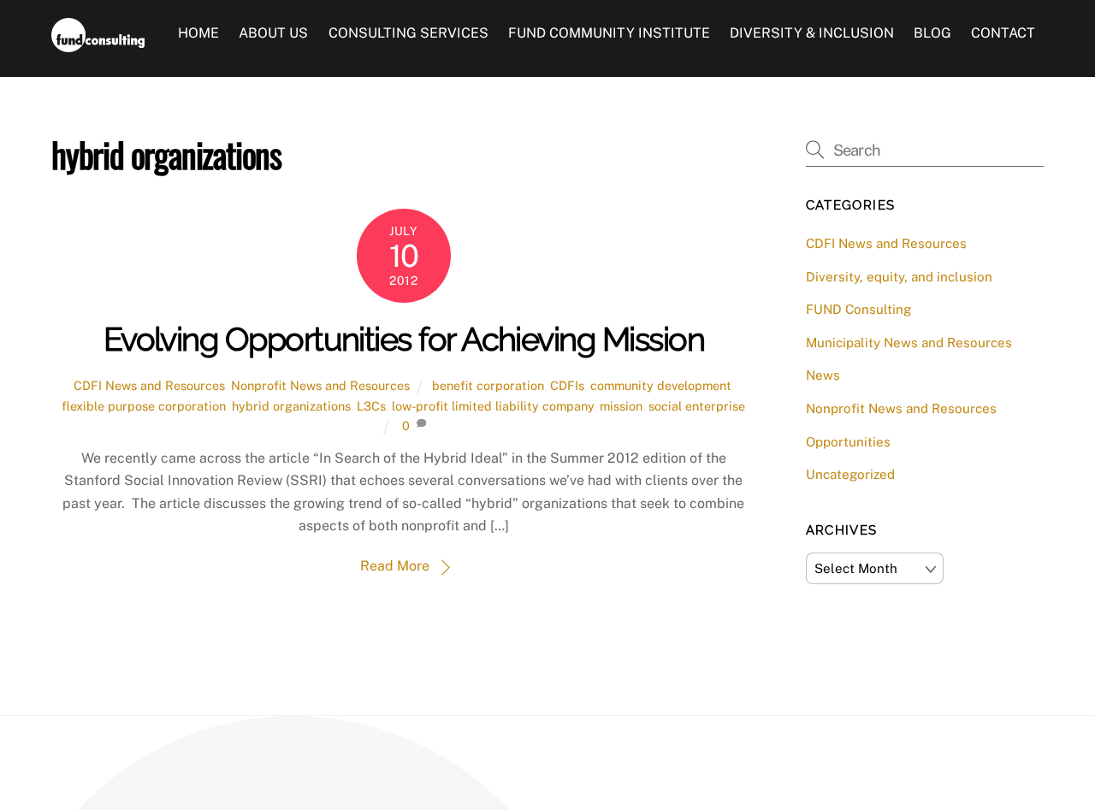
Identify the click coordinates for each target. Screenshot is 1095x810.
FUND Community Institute (609, 33)
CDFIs (567, 385)
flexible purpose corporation (144, 406)
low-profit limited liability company (493, 406)
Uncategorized (850, 474)
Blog (932, 33)
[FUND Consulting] (98, 43)
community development (660, 385)
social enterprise (696, 406)
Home (198, 33)
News (823, 375)
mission (621, 406)
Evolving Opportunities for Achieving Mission (404, 339)
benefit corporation (488, 385)
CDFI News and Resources (149, 385)
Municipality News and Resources (909, 342)
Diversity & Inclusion (812, 33)
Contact (1003, 33)
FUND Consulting (858, 309)
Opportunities (848, 442)
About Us (273, 33)
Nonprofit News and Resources (320, 385)
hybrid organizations (291, 406)
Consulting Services (408, 33)
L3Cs (371, 406)
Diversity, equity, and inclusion (899, 276)
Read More (394, 566)
